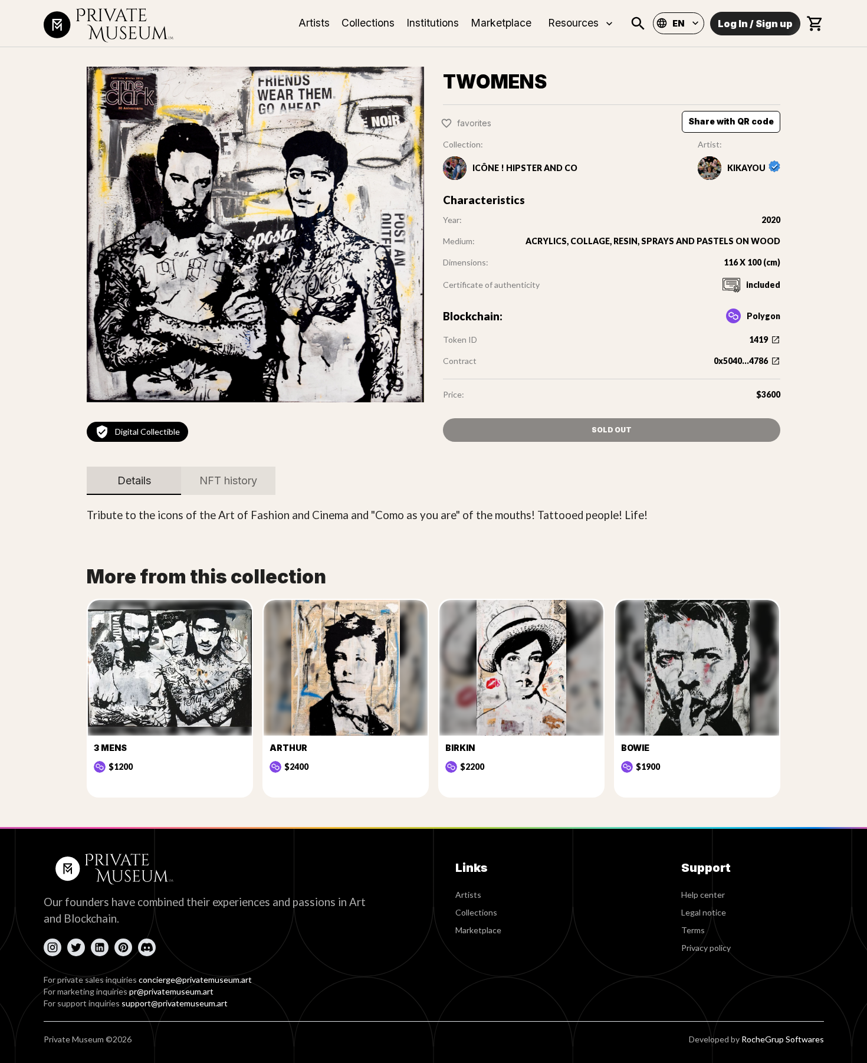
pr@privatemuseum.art (171, 991)
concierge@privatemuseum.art (195, 980)
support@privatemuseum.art (174, 1003)
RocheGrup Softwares (782, 1039)
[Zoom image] (255, 234)
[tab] (134, 481)
